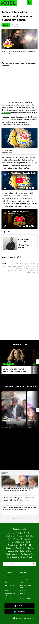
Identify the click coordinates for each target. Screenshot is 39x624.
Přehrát (6, 418)
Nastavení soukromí (25, 598)
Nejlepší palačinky (13, 557)
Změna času (30, 536)
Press (21, 576)
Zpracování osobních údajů (25, 586)
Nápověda (22, 590)
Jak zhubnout (12, 533)
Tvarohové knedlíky (27, 554)
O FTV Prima (8, 572)
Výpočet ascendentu (12, 554)
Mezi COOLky (7, 421)
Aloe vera (11, 551)
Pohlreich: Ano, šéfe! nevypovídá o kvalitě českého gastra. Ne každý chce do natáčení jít (19, 499)
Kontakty (22, 582)
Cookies (6, 590)
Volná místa (7, 576)
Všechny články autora (24, 246)
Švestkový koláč (26, 557)
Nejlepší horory (10, 536)
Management (23, 572)
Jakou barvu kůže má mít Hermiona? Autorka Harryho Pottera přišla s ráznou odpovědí (14, 370)
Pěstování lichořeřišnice (23, 551)
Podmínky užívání (9, 585)
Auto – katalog (26, 542)
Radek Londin (16, 26)
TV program (20, 536)
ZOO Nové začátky (14, 542)
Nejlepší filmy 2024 (24, 533)
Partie (10, 539)
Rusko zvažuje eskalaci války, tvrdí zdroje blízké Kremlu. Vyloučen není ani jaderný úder (18, 489)
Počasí (16, 539)
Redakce (22, 593)
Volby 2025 (27, 545)
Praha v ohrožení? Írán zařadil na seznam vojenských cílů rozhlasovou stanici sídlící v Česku (19, 509)
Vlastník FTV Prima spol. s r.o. (9, 594)
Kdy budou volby (25, 539)
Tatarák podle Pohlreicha (24, 548)
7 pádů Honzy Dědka (15, 545)
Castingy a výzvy (24, 579)
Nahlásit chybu (8, 598)
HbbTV (6, 582)
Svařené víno (10, 548)
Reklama (7, 579)
